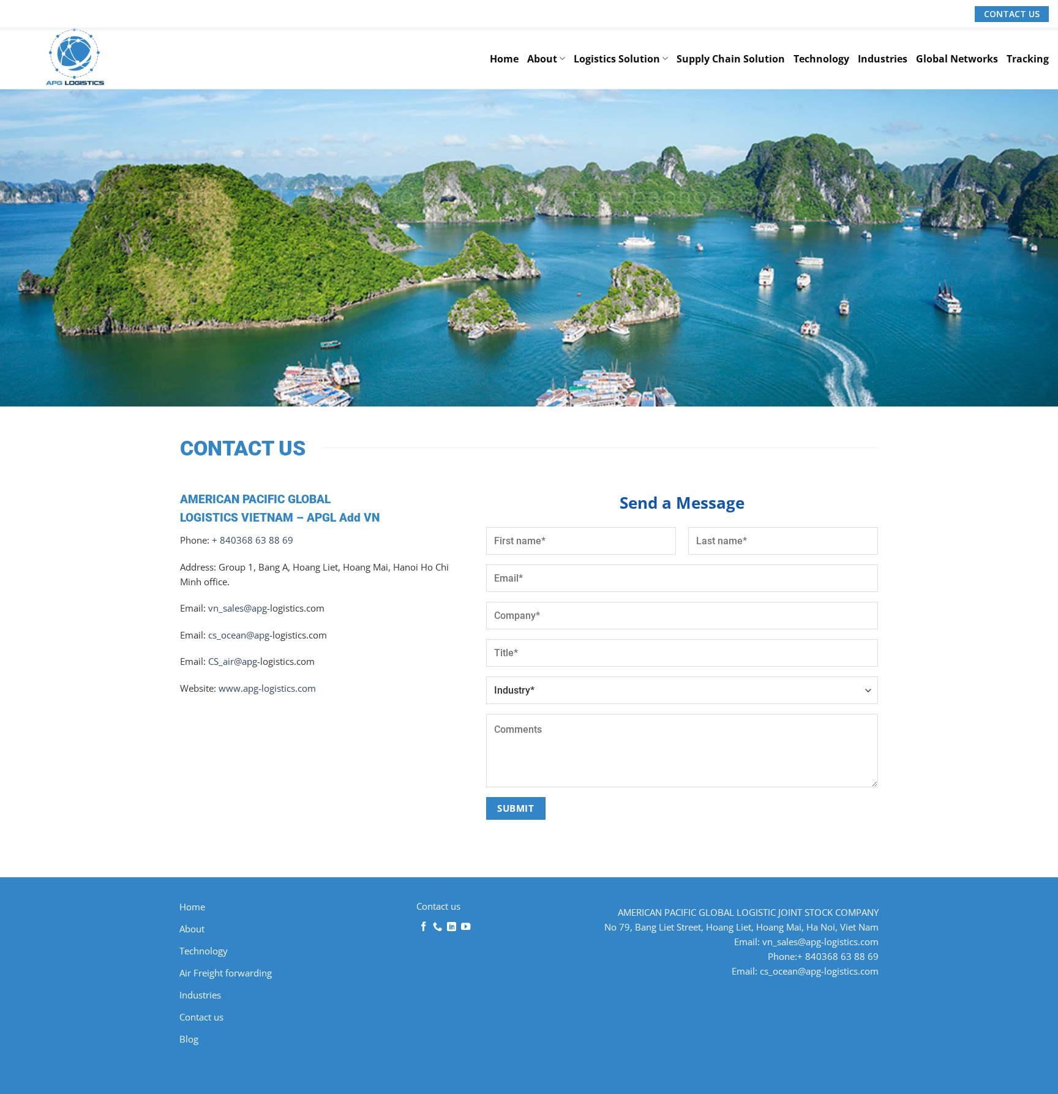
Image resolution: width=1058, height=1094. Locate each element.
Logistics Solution (617, 59)
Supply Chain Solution (731, 59)
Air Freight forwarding (225, 973)
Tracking (1028, 59)
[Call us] (437, 927)
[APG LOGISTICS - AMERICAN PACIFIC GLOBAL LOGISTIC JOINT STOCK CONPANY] (136, 58)
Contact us (1012, 14)
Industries (882, 59)
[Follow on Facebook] (423, 927)
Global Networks (957, 59)
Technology (821, 59)
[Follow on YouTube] (465, 927)
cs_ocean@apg (238, 635)
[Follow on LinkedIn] (451, 927)
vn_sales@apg (236, 608)
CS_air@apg (232, 661)
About (542, 59)
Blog (188, 1039)
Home (504, 59)
